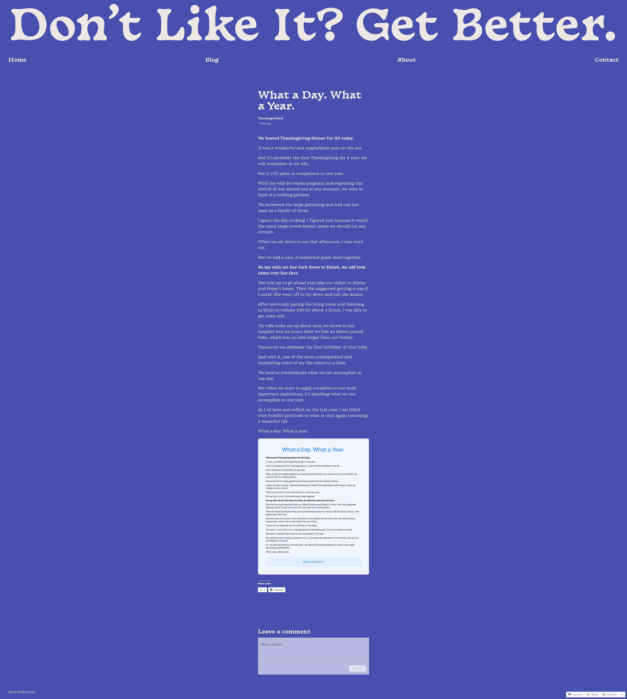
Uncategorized (270, 118)
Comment (358, 668)
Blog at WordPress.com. (21, 692)
